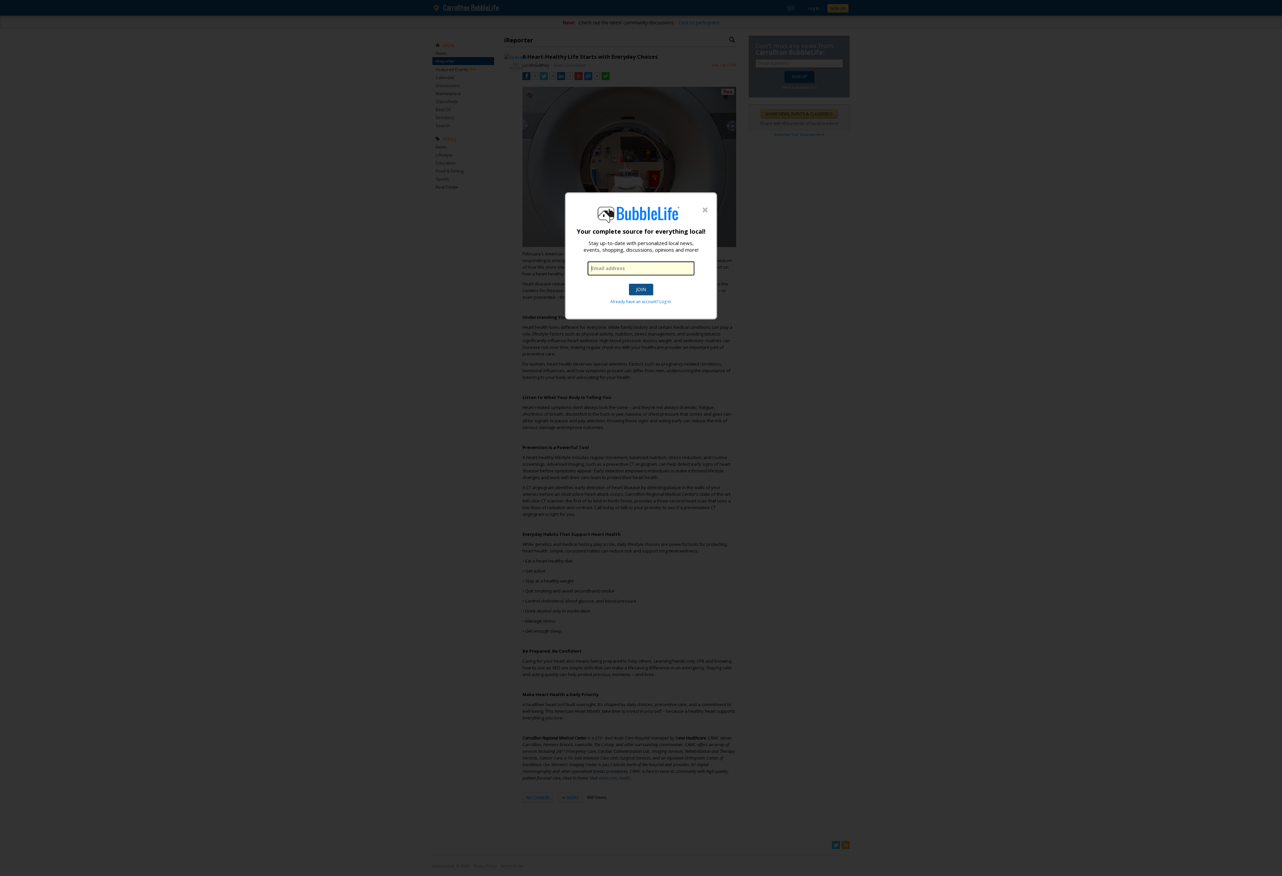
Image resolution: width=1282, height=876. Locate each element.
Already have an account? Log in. (641, 301)
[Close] (705, 210)
